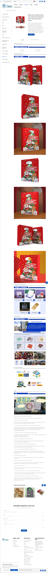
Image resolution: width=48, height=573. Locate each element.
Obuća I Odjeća (27, 558)
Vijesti (31, 4)
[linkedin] (42, 1)
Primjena (36, 4)
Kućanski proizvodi (28, 540)
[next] (25, 27)
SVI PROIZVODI (5, 14)
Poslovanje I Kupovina (4, 48)
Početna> (7, 10)
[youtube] (40, 1)
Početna (15, 4)
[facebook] (44, 1)
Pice (3, 25)
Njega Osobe (4, 44)
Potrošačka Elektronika (4, 32)
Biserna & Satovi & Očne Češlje (5, 41)
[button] (42, 485)
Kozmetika (4, 28)
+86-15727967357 (8, 1)
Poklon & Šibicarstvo (6, 37)
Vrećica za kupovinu (6, 62)
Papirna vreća (14, 10)
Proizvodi (26, 4)
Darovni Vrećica (5, 59)
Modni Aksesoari (5, 53)
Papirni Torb (4, 56)
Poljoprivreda (4, 19)
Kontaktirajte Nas (17, 7)
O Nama (21, 4)
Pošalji (24, 530)
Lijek (3, 22)
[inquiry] (47, 283)
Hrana (3, 34)
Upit (31, 34)
